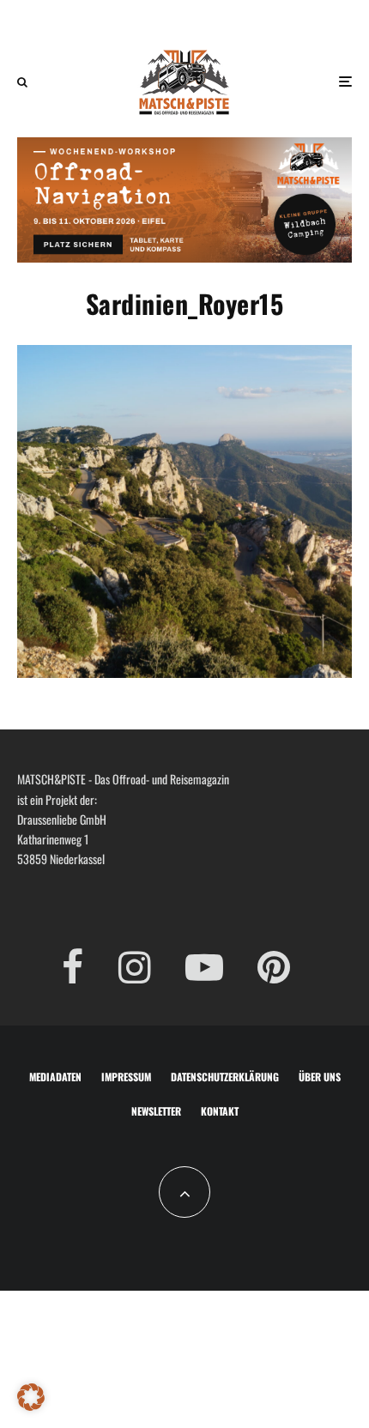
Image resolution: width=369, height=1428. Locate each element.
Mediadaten (55, 1076)
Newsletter (156, 1111)
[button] (31, 1397)
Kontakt (220, 1111)
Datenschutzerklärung (225, 1076)
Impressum (126, 1076)
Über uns (320, 1076)
